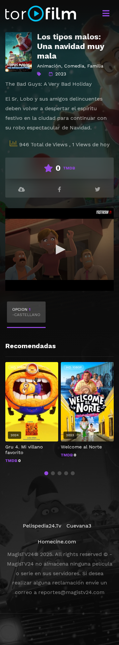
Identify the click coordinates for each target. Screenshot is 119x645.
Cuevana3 (78, 526)
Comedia (74, 66)
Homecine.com (57, 541)
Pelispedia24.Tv (42, 526)
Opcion (26, 312)
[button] (46, 473)
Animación (49, 66)
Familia (95, 66)
